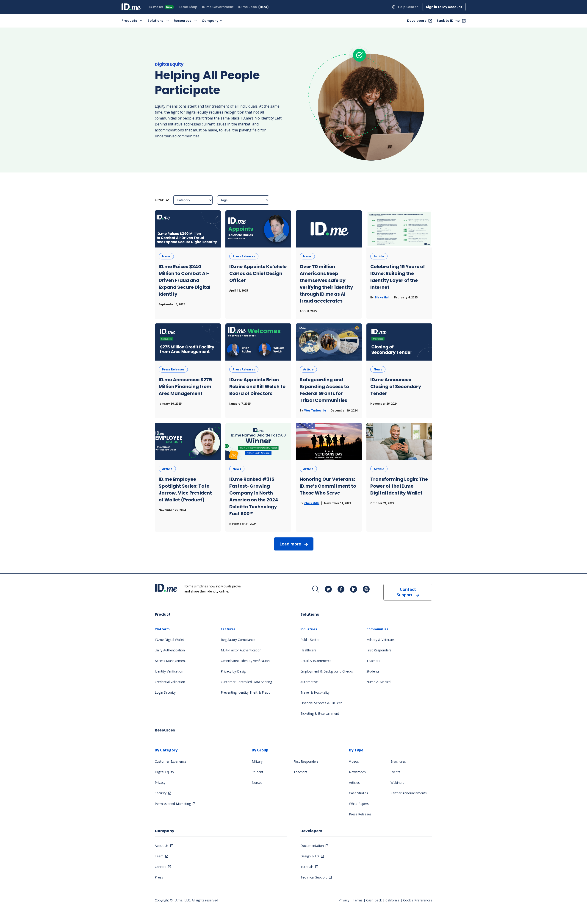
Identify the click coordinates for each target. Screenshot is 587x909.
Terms (358, 900)
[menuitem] (162, 7)
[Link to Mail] (315, 589)
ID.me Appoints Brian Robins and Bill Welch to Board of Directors (257, 386)
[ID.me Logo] (131, 6)
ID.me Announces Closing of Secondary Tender (395, 386)
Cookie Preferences (417, 900)
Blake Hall (382, 297)
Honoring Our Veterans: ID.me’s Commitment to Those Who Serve (328, 486)
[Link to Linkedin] (353, 589)
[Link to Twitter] (328, 589)
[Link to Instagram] (366, 589)
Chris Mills (311, 503)
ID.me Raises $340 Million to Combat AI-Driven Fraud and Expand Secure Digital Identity (184, 280)
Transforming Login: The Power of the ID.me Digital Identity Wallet (399, 486)
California (392, 900)
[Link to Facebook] (341, 589)
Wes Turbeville (315, 410)
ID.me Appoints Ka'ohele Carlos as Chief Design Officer (258, 273)
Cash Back (374, 900)
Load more (290, 544)
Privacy (344, 900)
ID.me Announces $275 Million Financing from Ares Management (185, 386)
